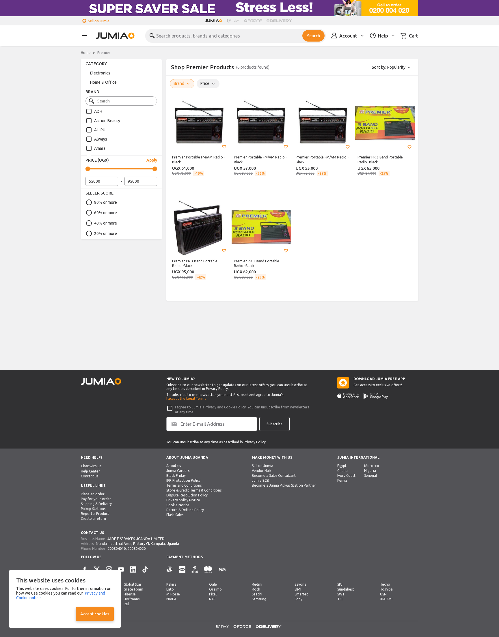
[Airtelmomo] (194, 570)
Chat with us (91, 466)
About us (173, 466)
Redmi (257, 584)
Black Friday (176, 475)
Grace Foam (133, 589)
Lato (170, 589)
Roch (256, 589)
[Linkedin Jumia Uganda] (133, 569)
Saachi (257, 594)
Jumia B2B (260, 480)
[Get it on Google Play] (376, 396)
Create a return (93, 518)
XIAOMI (386, 599)
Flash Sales (174, 515)
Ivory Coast (346, 475)
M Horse (173, 594)
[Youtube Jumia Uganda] (121, 569)
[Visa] (222, 570)
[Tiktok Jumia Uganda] (145, 569)
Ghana (342, 470)
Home (86, 53)
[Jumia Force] (253, 20)
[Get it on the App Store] (348, 396)
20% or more (105, 233)
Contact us (89, 476)
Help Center (90, 471)
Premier (103, 53)
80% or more (105, 202)
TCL (340, 599)
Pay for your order (96, 499)
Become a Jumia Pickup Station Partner (284, 485)
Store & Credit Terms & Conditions (193, 490)
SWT (341, 594)
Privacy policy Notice (183, 500)
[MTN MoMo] (182, 570)
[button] (224, 146)
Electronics (100, 73)
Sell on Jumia (98, 21)
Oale (213, 584)
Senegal (370, 475)
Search (313, 35)
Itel (126, 604)
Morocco (371, 466)
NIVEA (171, 599)
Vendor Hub (261, 470)
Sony (298, 599)
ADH (98, 111)
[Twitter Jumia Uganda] (97, 569)
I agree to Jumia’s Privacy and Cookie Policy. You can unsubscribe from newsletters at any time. (242, 409)
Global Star (132, 584)
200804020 (137, 548)
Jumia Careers (177, 470)
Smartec (301, 594)
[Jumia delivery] (280, 20)
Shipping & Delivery (96, 504)
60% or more (105, 212)
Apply (151, 160)
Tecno (385, 584)
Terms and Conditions (184, 485)
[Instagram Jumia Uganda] (109, 569)
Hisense (130, 594)
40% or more (105, 223)
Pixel (213, 594)
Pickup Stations (93, 509)
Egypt (342, 466)
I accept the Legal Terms (186, 398)
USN (383, 594)
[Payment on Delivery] (170, 570)
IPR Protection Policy (183, 480)
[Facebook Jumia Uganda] (85, 569)
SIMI (298, 589)
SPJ (339, 584)
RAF (212, 599)
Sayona (300, 584)
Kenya (342, 480)
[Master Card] (207, 570)
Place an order (93, 494)
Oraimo (215, 589)
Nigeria (370, 470)
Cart (413, 35)
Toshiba (386, 589)
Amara (99, 148)
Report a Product (95, 513)
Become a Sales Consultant (274, 475)
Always (100, 139)
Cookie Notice (177, 505)
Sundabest (345, 589)
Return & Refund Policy (185, 510)
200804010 (117, 548)
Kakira (171, 584)
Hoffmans (131, 599)
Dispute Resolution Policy (187, 495)
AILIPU (99, 130)
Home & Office (103, 82)
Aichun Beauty (107, 120)
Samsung (259, 599)
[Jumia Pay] (233, 20)
